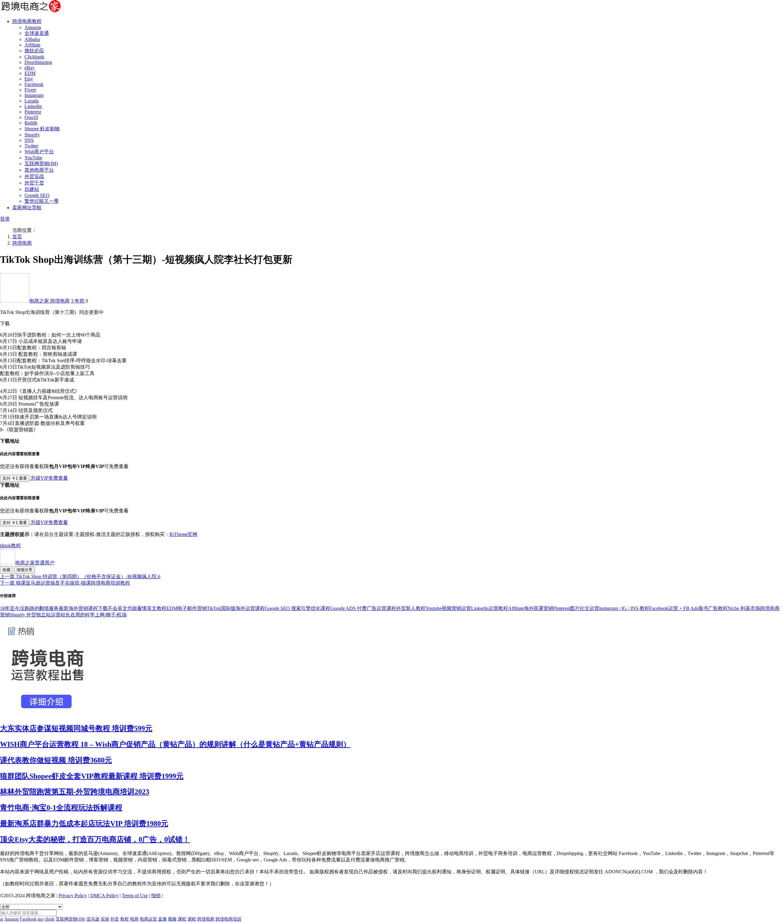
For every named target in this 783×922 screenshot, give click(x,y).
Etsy (28, 78)
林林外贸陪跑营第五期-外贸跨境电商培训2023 (74, 792)
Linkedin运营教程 (489, 608)
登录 (5, 218)
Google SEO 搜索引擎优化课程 (297, 608)
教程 (16, 545)
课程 (182, 919)
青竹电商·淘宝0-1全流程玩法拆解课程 (61, 808)
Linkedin (33, 106)
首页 (17, 236)
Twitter (31, 145)
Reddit (30, 122)
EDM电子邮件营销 (186, 608)
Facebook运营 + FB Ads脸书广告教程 (688, 608)
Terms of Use (135, 895)
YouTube (33, 157)
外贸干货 (34, 182)
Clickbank (34, 56)
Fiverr (30, 89)
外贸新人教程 (410, 608)
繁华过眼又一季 (41, 201)
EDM (29, 73)
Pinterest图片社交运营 (576, 608)
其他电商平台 (39, 170)
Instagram (33, 95)
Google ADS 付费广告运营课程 (363, 608)
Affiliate (32, 44)
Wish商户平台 (39, 151)
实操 (105, 919)
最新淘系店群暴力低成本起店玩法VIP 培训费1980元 (84, 823)
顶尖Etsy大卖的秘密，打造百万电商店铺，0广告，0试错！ (95, 839)
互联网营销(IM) (41, 163)
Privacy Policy (73, 895)
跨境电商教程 (27, 21)
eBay (29, 67)
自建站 (31, 189)
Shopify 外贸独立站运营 (35, 614)
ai (1, 919)
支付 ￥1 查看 (14, 478)
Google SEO (37, 195)
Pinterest (32, 111)
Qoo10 (31, 117)
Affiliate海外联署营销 (530, 608)
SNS (29, 140)
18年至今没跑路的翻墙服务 (29, 608)
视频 (172, 919)
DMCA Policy (104, 895)
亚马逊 (93, 919)
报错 (156, 895)
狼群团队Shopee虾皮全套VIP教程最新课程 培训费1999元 (92, 776)
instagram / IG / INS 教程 (624, 608)
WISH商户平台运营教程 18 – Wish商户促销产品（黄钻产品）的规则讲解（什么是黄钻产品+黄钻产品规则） (175, 744)
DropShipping (38, 62)
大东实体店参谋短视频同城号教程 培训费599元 (76, 728)
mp (40, 919)
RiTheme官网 (183, 534)
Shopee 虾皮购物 (42, 128)
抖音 (114, 919)
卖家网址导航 (27, 207)
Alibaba (32, 39)
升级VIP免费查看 (48, 478)
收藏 (6, 569)
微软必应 (34, 50)
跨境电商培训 (228, 919)
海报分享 (24, 569)
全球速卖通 (36, 33)
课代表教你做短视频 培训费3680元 (56, 760)
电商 (134, 919)
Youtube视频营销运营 (448, 608)
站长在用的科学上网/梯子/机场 (94, 614)
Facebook (33, 84)
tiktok (5, 545)
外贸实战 (34, 176)
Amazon (32, 27)
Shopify (32, 134)
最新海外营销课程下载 (83, 608)
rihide (49, 919)
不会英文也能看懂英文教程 (137, 608)
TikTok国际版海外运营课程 (236, 608)
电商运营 (148, 919)
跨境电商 (22, 243)
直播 (162, 919)
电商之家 (39, 300)
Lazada (31, 100)
